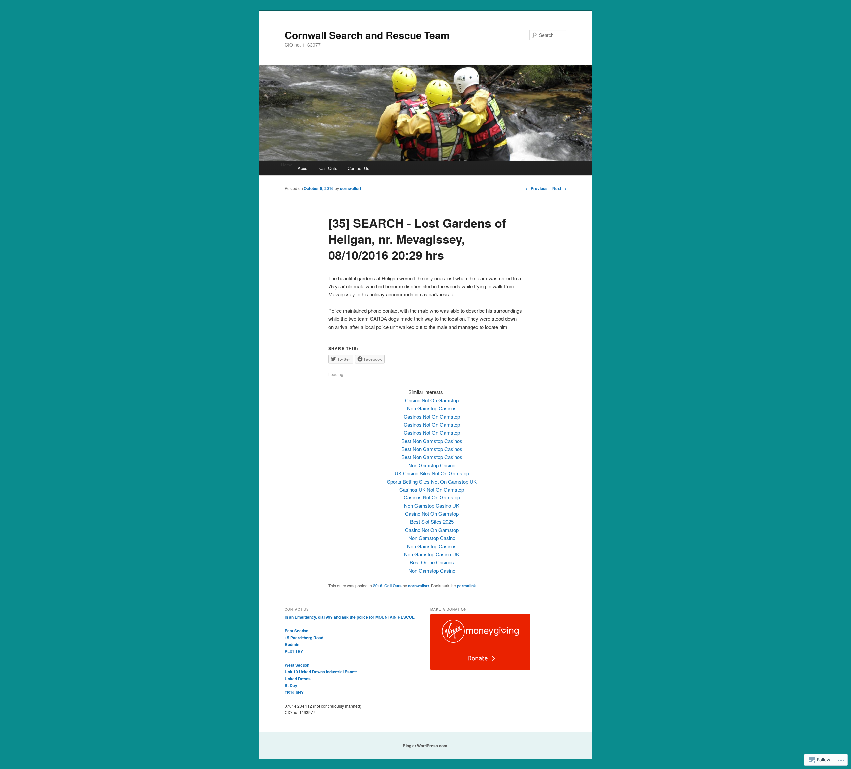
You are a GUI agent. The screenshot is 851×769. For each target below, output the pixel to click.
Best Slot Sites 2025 (432, 521)
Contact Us (358, 168)
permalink (466, 586)
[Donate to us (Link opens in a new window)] (480, 669)
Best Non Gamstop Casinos (431, 440)
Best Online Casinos (432, 562)
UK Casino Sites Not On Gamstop (432, 473)
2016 (377, 586)
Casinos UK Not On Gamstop (431, 489)
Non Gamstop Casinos (432, 408)
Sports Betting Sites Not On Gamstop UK (432, 481)
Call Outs (328, 168)
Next (559, 188)
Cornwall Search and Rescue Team (367, 35)
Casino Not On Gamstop (432, 400)
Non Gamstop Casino (431, 465)
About (303, 168)
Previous (536, 188)
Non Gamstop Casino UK (431, 505)
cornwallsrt (350, 188)
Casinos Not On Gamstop (432, 416)
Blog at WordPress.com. (425, 746)
